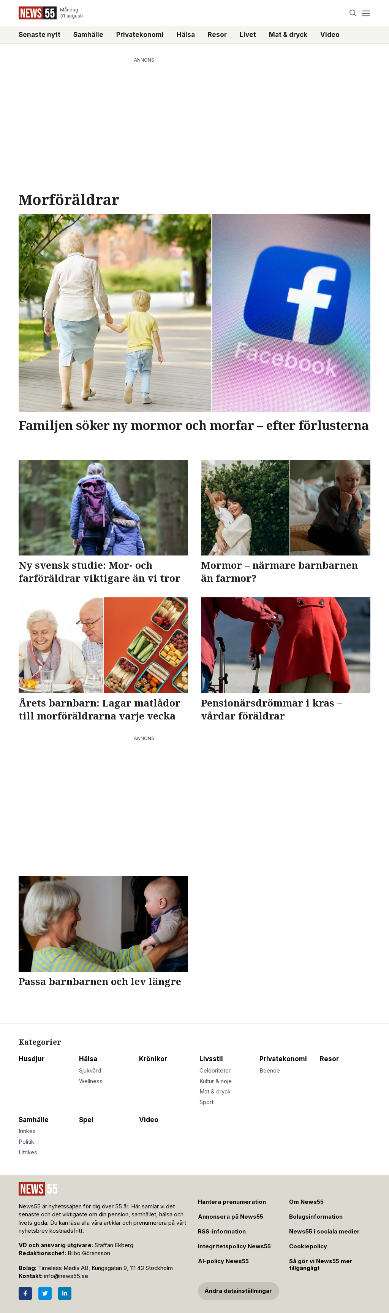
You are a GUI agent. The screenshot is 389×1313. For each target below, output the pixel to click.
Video (330, 34)
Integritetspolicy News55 (234, 1246)
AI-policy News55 (223, 1261)
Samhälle (88, 34)
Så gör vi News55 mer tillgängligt (321, 1265)
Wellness (91, 1081)
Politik (26, 1141)
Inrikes (27, 1131)
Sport (206, 1102)
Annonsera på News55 (230, 1216)
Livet (248, 34)
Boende (269, 1070)
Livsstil (211, 1059)
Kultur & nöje (215, 1081)
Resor (217, 34)
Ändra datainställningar (238, 1291)
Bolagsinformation (316, 1216)
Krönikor (153, 1059)
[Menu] (365, 13)
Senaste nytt (39, 34)
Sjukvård (90, 1070)
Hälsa (186, 34)
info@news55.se (66, 1276)
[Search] (353, 13)
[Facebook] (25, 1293)
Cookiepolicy (308, 1246)
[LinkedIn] (64, 1293)
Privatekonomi (140, 34)
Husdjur (31, 1059)
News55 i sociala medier (324, 1231)
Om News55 (306, 1201)
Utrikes (28, 1152)
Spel (86, 1120)
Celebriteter (215, 1070)
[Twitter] (45, 1293)
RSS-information (222, 1231)
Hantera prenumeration (232, 1201)
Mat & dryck (288, 34)
